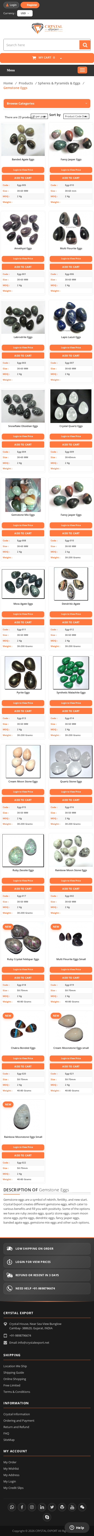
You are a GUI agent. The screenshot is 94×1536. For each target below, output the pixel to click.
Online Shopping (14, 1379)
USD (23, 13)
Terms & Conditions (16, 1392)
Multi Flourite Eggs (71, 248)
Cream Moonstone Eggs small (71, 1048)
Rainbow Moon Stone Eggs (71, 870)
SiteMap (9, 1440)
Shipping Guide (13, 1372)
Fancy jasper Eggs (71, 514)
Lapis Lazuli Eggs (71, 337)
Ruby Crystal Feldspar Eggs (23, 959)
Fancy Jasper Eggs (71, 159)
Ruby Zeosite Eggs (23, 870)
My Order (9, 1462)
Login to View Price (23, 169)
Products (26, 83)
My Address (11, 1475)
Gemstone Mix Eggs (23, 514)
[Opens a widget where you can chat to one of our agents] (76, 1528)
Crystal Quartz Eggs (71, 426)
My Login (9, 1481)
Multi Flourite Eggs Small (71, 959)
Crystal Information (16, 1414)
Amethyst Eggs (23, 248)
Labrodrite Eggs (23, 337)
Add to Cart (22, 178)
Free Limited (11, 1385)
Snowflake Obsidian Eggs (23, 426)
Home (8, 83)
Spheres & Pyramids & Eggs (59, 83)
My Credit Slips (13, 1488)
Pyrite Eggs (23, 692)
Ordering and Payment (18, 1420)
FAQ (6, 1433)
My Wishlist (11, 1468)
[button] (58, 58)
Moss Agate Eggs (23, 603)
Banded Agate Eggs (23, 159)
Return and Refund (16, 1427)
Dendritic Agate (71, 603)
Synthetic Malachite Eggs (71, 692)
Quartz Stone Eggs (71, 781)
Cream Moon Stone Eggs (23, 781)
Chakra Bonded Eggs (23, 1048)
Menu (11, 70)
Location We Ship (15, 1366)
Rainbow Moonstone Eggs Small (23, 1137)
